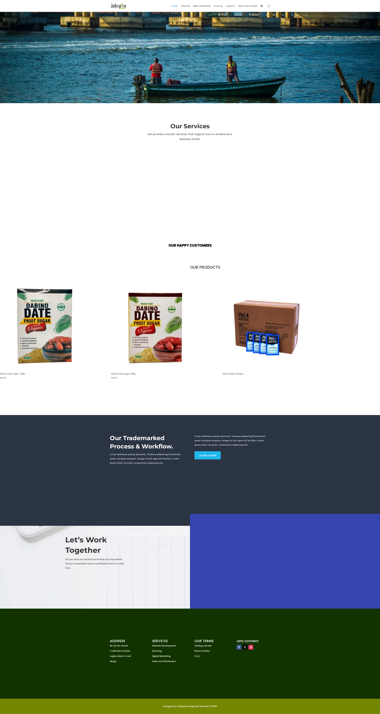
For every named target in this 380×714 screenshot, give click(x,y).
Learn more (227, 65)
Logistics (230, 6)
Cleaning (185, 6)
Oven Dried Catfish (247, 6)
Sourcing (218, 6)
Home (175, 6)
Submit (352, 589)
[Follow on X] (245, 647)
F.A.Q (197, 656)
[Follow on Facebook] (239, 647)
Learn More (208, 455)
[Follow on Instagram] (250, 647)
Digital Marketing (201, 6)
